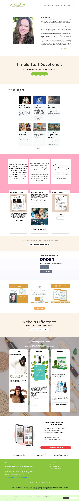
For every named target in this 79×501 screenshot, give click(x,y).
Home (45, 5)
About (49, 5)
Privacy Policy (24, 477)
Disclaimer (17, 477)
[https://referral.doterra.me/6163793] (39, 367)
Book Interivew (55, 5)
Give (65, 5)
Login (69, 5)
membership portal (53, 40)
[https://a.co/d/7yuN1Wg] (18, 293)
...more (23, 114)
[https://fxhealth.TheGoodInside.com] (60, 363)
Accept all (66, 497)
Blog (61, 5)
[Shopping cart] (72, 5)
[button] (25, 108)
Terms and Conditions (10, 477)
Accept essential (73, 497)
